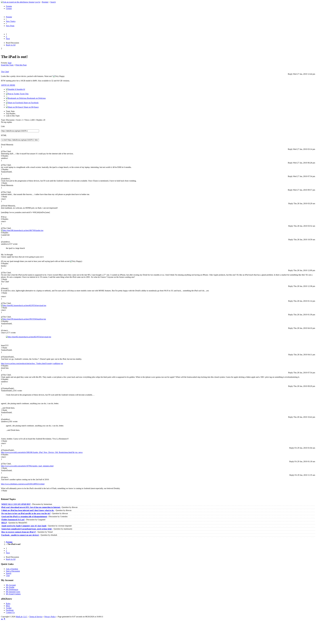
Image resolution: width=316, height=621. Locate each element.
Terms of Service (35, 617)
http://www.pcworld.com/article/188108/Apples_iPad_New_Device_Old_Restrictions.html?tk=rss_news (42, 452)
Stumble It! (20, 89)
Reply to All (10, 45)
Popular (9, 17)
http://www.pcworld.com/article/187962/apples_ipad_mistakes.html (27, 466)
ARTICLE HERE (8, 85)
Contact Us (10, 612)
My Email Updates (13, 594)
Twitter (8, 608)
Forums (9, 6)
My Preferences (12, 589)
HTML (4, 135)
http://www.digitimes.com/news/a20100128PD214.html (22, 484)
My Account (11, 585)
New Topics (10, 21)
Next (8, 39)
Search (53, 2)
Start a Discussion (13, 571)
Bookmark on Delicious (36, 98)
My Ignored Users (13, 592)
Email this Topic (7, 65)
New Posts (10, 26)
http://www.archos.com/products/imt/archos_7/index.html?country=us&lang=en (32, 363)
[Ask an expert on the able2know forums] (17, 2)
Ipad (9, 63)
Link (3, 126)
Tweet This (24, 94)
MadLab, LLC (21, 617)
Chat (8, 575)
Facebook (10, 610)
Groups (9, 8)
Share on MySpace (31, 107)
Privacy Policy (50, 617)
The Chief (5, 72)
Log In (37, 2)
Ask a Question (12, 569)
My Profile (10, 587)
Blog (8, 606)
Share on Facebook (31, 103)
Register (45, 2)
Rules (8, 603)
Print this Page (21, 65)
